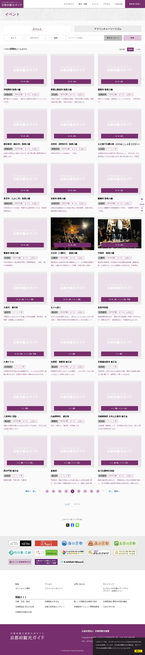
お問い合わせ (79, 584)
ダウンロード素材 (22, 588)
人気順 (138, 49)
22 (53, 491)
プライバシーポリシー (54, 588)
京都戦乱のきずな (52, 601)
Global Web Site (109, 607)
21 (47, 491)
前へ (34, 491)
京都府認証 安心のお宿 (24, 607)
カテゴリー (34, 38)
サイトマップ (108, 584)
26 (79, 491)
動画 (17, 584)
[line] (77, 525)
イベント (95, 4)
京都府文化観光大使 (23, 612)
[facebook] (72, 525)
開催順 (130, 49)
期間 (56, 38)
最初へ (28, 491)
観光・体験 (83, 4)
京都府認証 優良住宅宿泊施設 (115, 601)
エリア (13, 38)
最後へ (117, 491)
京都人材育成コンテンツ (55, 607)
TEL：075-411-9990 (89, 641)
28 (91, 491)
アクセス (106, 4)
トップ (67, 504)
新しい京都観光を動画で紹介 (85, 601)
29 (98, 491)
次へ (110, 491)
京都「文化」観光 (22, 601)
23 (60, 491)
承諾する (138, 651)
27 (85, 491)
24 (66, 491)
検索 (132, 38)
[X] (68, 525)
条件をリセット (113, 38)
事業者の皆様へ (135, 4)
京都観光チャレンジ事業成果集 (86, 607)
